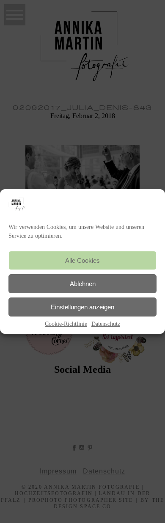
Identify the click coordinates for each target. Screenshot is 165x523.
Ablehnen (83, 283)
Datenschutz (105, 324)
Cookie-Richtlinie (66, 324)
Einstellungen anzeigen (82, 307)
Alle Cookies (82, 260)
